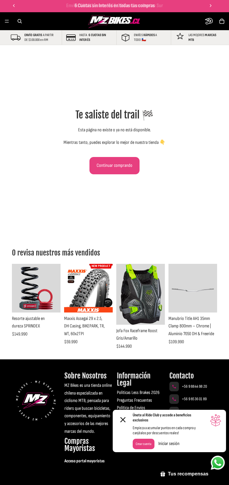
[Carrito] (221, 21)
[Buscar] (19, 21)
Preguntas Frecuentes (134, 400)
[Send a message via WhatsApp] (218, 463)
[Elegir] (51, 303)
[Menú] (7, 21)
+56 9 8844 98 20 (194, 386)
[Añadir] (103, 303)
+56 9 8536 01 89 (194, 398)
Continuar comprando (114, 165)
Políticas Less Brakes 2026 (138, 392)
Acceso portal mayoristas (84, 461)
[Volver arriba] (13, 475)
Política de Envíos (131, 408)
